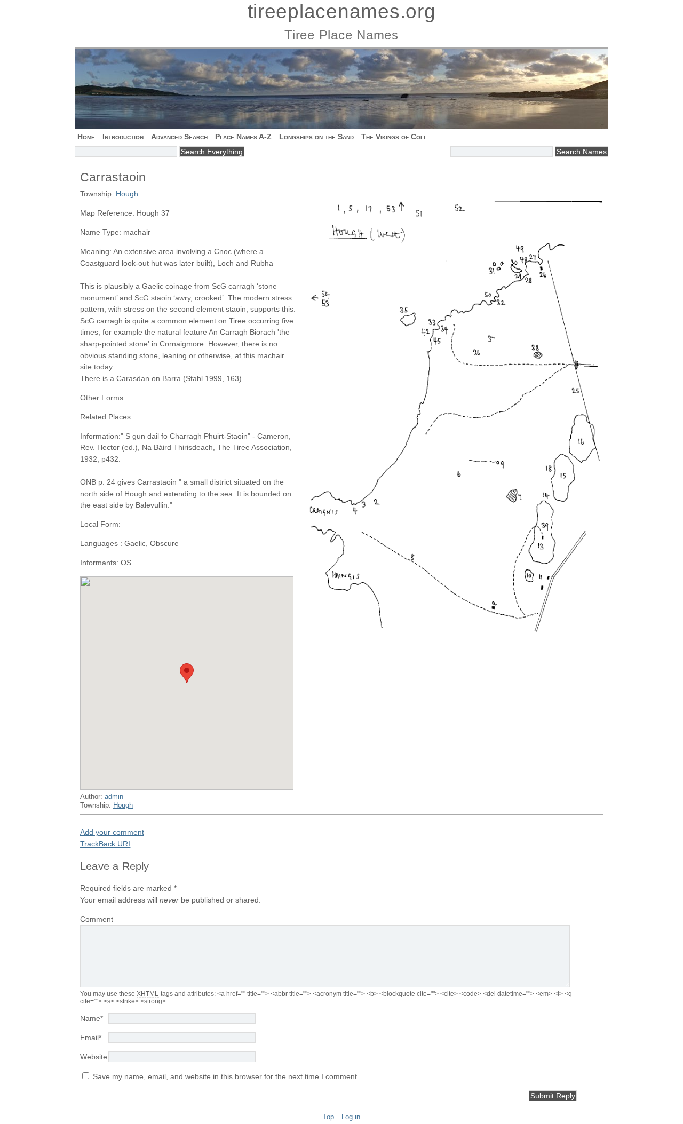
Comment (96, 919)
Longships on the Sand (316, 136)
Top (328, 1117)
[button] (187, 673)
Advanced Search (179, 136)
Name (91, 1018)
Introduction (123, 136)
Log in (351, 1117)
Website (93, 1056)
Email (90, 1037)
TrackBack (105, 844)
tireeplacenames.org (342, 11)
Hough (127, 193)
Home (86, 136)
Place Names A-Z (243, 136)
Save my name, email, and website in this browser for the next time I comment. (226, 1076)
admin (114, 797)
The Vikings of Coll (394, 136)
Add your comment (112, 832)
